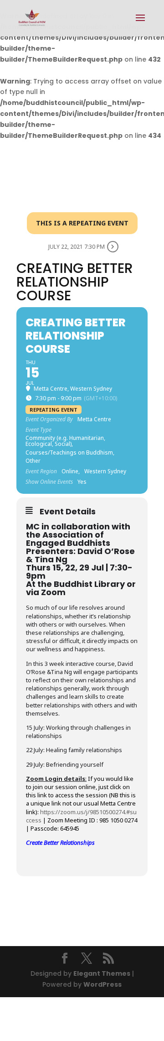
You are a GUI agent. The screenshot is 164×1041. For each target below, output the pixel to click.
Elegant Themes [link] (101, 973)
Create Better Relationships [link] (60, 842)
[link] (32, 17)
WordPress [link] (102, 984)
